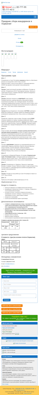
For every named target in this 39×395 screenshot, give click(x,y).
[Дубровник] (12, 56)
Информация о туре (19, 30)
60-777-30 (21, 7)
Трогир (14, 72)
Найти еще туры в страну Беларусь (12, 305)
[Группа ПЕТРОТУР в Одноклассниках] (18, 333)
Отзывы (19, 42)
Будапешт (4, 72)
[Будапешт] (6, 56)
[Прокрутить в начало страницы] (38, 393)
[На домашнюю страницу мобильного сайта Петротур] (3, 17)
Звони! (8, 7)
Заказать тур (33, 27)
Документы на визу (19, 34)
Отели (19, 38)
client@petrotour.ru (9, 264)
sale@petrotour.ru (20, 390)
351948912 (7, 266)
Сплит (9, 72)
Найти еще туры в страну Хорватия (11, 312)
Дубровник (20, 72)
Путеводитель (19, 46)
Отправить (7, 300)
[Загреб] (15, 56)
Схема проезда (27, 393)
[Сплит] (9, 56)
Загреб (26, 72)
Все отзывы (5, 384)
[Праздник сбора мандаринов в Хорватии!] (2, 59)
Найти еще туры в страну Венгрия (11, 309)
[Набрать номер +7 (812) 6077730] (3, 7)
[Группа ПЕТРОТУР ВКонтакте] (16, 333)
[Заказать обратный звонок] (15, 9)
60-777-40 (7, 9)
